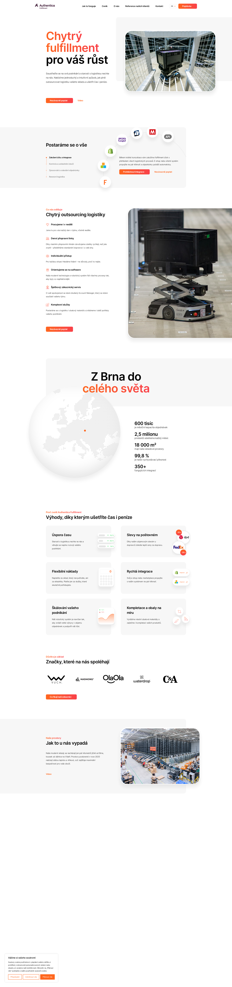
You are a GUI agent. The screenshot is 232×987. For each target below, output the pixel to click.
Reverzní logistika (57, 177)
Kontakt (159, 6)
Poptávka (186, 6)
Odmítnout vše (31, 977)
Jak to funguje (89, 6)
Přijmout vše (47, 977)
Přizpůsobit (15, 977)
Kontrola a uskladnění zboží (61, 164)
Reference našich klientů (137, 6)
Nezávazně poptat (58, 100)
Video (80, 100)
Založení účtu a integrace (60, 157)
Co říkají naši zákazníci (60, 697)
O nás (116, 6)
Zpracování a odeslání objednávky (64, 170)
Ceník (105, 6)
